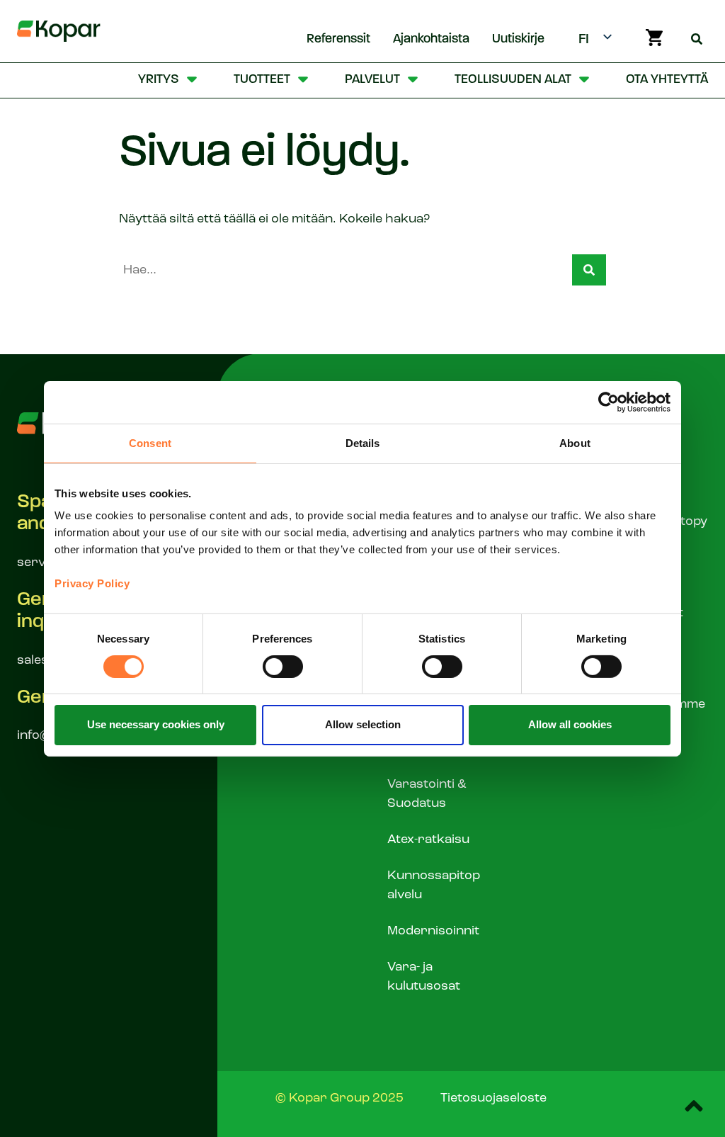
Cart (654, 37)
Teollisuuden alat (513, 80)
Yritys (158, 80)
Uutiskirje (518, 39)
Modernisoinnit (433, 930)
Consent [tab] (150, 442)
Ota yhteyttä (667, 80)
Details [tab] (363, 442)
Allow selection (363, 724)
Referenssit (338, 39)
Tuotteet (262, 80)
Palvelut (372, 80)
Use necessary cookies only (155, 724)
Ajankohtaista (431, 39)
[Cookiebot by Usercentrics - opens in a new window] (608, 401)
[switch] (283, 666)
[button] (589, 269)
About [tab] (574, 442)
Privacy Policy (92, 583)
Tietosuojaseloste (493, 1098)
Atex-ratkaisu (428, 839)
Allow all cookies (570, 724)
